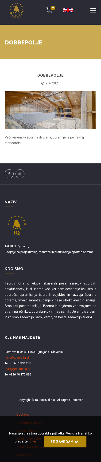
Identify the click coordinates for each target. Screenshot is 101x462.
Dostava (22, 414)
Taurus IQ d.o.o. (45, 400)
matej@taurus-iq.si (17, 369)
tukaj (32, 441)
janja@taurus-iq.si (17, 357)
